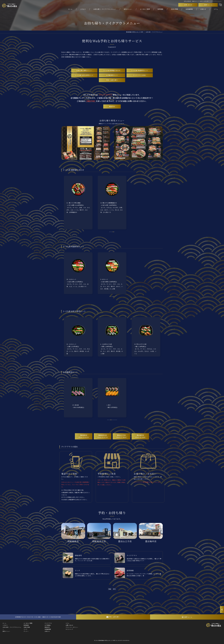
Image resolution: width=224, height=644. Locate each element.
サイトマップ (69, 629)
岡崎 (109, 589)
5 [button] (114, 296)
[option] (78, 202)
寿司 (114, 589)
